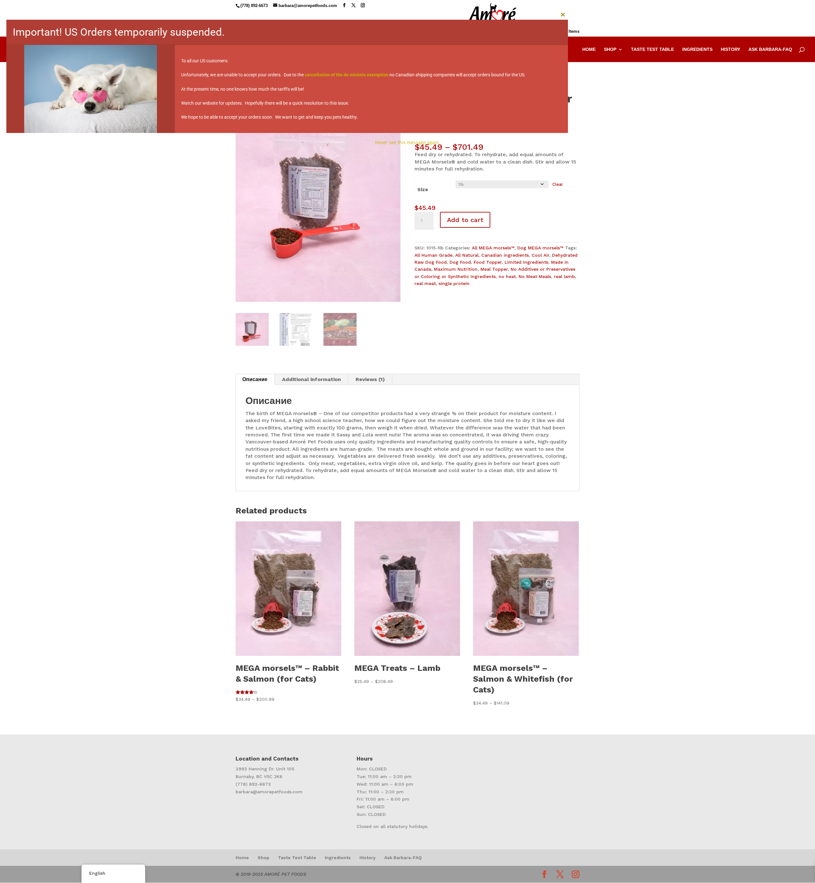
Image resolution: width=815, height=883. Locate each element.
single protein (454, 283)
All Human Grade (433, 255)
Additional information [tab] (311, 379)
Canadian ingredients (505, 255)
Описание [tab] (254, 379)
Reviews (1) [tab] (370, 379)
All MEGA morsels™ (493, 247)
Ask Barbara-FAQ (403, 857)
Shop (263, 857)
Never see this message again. (407, 142)
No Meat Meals (535, 276)
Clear (557, 184)
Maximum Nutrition (456, 269)
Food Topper (488, 262)
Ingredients (338, 857)
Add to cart (465, 220)
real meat (425, 283)
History (367, 857)
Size (422, 189)
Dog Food (460, 262)
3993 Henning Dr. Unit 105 (265, 768)
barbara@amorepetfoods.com (269, 791)
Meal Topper (494, 269)
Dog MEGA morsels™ (540, 247)
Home (242, 857)
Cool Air (540, 255)
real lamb (564, 276)
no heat (507, 276)
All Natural (466, 255)
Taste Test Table (297, 857)
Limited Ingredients (526, 262)
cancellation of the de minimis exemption (346, 74)
